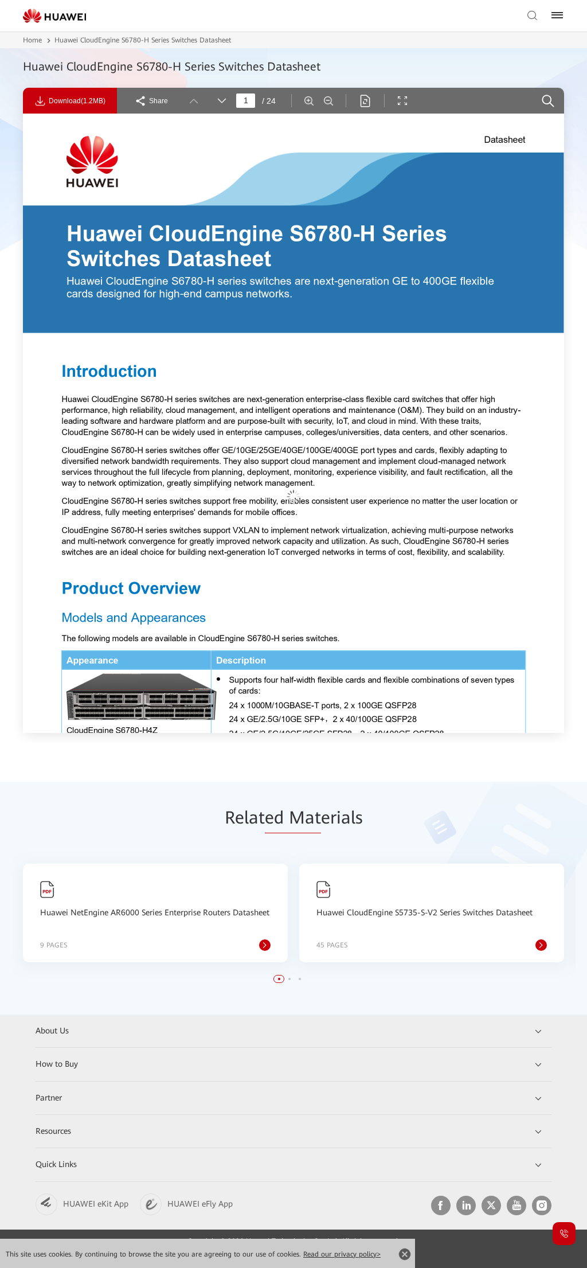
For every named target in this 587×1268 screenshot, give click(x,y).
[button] (279, 979)
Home (32, 40)
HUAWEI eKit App (95, 1203)
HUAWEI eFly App (200, 1203)
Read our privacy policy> (342, 1254)
